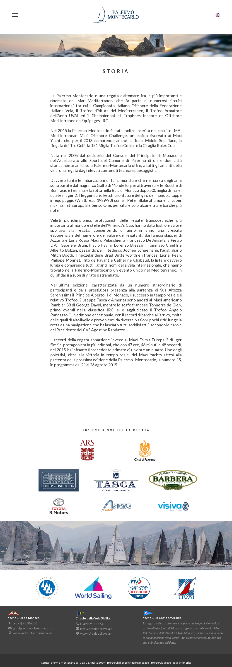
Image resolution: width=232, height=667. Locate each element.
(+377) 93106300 (25, 623)
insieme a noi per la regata (116, 430)
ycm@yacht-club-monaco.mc (33, 628)
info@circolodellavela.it (96, 628)
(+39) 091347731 (92, 624)
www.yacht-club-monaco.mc (33, 633)
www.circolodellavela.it (96, 633)
